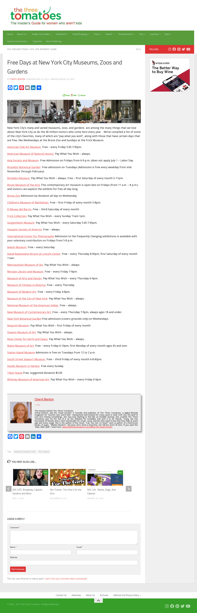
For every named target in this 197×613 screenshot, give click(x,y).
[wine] (169, 91)
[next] (129, 489)
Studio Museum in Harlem (23, 366)
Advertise (76, 595)
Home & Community (17, 41)
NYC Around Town (17, 49)
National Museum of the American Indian (33, 305)
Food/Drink (61, 34)
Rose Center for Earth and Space (27, 339)
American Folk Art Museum (24, 147)
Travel (96, 34)
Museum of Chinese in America (26, 285)
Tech (141, 34)
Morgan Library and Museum (25, 271)
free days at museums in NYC (25, 452)
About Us (21, 34)
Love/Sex (154, 34)
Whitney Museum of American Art (28, 379)
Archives (104, 595)
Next (167, 34)
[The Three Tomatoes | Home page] (45, 15)
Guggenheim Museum (21, 222)
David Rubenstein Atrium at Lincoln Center (34, 254)
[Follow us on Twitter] (183, 49)
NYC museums (44, 452)
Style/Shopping (79, 34)
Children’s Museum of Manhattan (28, 202)
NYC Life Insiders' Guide (43, 49)
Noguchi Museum (18, 325)
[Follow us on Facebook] (174, 49)
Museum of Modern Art (22, 291)
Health (109, 34)
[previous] (9, 489)
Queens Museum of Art (21, 332)
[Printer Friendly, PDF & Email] (74, 95)
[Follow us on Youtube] (188, 49)
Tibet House (14, 372)
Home (10, 34)
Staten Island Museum (21, 352)
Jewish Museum (17, 247)
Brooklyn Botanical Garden (24, 167)
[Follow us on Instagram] (169, 49)
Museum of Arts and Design (24, 278)
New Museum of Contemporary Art (29, 312)
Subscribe (37, 41)
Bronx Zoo (13, 195)
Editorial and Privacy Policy (126, 595)
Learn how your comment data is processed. (66, 578)
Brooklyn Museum (18, 178)
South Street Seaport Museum (26, 359)
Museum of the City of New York (27, 298)
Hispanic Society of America (24, 229)
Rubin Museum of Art (20, 345)
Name (13, 547)
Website (13, 557)
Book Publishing (53, 41)
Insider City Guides (40, 34)
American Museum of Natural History (30, 153)
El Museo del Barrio (19, 209)
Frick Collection (17, 216)
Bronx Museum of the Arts (23, 185)
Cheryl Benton (17, 79)
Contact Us (61, 595)
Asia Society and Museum (23, 160)
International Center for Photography (30, 236)
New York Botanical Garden (24, 318)
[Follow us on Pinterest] (179, 49)
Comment (15, 527)
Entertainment (125, 34)
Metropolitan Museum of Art (25, 264)
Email (80, 547)
